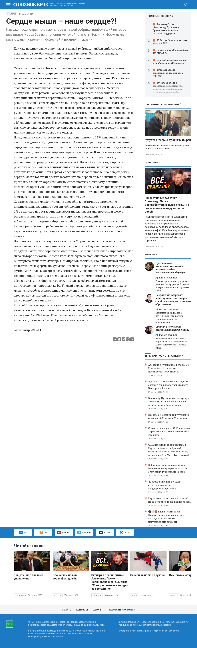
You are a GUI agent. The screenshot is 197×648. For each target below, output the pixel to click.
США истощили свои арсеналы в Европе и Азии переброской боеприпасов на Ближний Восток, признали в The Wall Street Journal (168, 450)
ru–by (107, 532)
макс (127, 532)
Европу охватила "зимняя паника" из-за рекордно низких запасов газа (169, 500)
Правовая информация (121, 609)
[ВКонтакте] (115, 339)
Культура (58, 595)
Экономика (20, 595)
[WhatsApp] (132, 339)
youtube (66, 532)
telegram (86, 532)
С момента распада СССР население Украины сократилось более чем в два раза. (169, 431)
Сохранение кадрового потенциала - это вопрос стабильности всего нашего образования (173, 299)
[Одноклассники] (119, 339)
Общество (11, 14)
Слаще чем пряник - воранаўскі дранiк (66, 576)
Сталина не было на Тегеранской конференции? (172, 328)
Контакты (82, 609)
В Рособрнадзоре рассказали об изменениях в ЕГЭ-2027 (168, 73)
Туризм (134, 595)
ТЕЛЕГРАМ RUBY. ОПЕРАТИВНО (163, 355)
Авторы (97, 609)
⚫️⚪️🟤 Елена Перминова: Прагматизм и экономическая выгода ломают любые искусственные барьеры (166, 516)
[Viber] (128, 339)
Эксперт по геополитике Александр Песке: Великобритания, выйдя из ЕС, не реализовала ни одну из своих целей (167, 204)
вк (25, 532)
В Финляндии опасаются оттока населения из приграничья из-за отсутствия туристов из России (167, 468)
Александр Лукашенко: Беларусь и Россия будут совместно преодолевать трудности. (168, 368)
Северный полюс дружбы (147, 575)
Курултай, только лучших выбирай (168, 140)
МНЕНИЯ (150, 254)
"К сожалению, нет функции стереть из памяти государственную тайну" (164, 485)
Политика (151, 162)
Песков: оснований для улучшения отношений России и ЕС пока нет (168, 416)
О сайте (66, 609)
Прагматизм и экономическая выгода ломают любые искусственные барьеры (170, 267)
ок (45, 532)
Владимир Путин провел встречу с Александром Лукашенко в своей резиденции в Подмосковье (168, 401)
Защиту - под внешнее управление (28, 576)
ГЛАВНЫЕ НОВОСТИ (159, 16)
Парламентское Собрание (162, 104)
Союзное (174, 595)
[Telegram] (123, 339)
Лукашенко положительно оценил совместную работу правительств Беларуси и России (168, 385)
